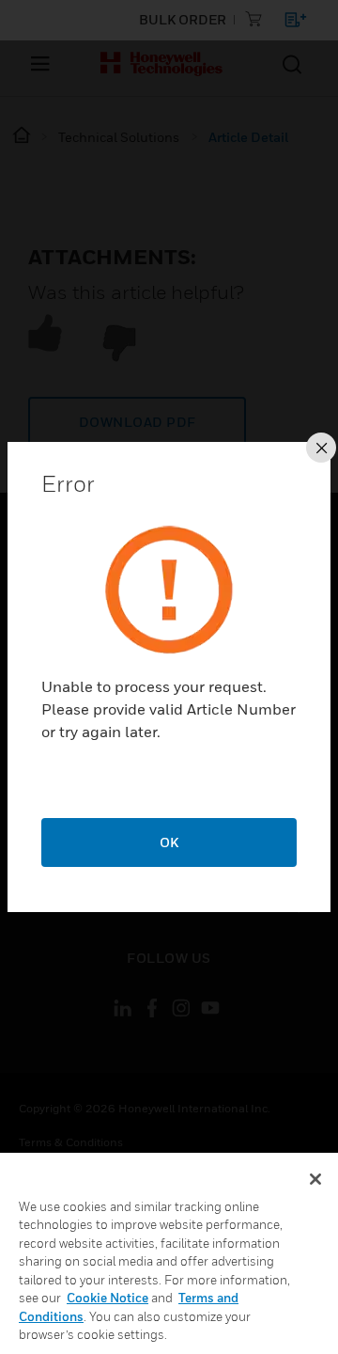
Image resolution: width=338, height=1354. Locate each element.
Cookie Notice (107, 1297)
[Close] (315, 1179)
